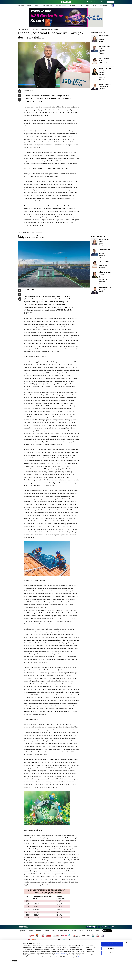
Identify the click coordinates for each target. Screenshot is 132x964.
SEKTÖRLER (26, 29)
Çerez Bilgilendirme (62, 953)
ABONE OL (110, 2)
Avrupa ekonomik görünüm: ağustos (102, 51)
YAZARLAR (72, 5)
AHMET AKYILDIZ (104, 46)
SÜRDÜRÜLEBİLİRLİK (61, 5)
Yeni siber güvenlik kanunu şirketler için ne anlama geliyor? (103, 75)
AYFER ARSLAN (104, 58)
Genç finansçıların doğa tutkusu (103, 62)
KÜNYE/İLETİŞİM (91, 927)
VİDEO (94, 5)
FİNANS (29, 5)
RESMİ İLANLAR (103, 5)
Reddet (112, 953)
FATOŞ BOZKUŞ (104, 35)
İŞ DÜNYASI (21, 5)
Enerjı (32, 29)
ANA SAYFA (20, 29)
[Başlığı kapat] (126, 942)
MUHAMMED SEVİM (105, 84)
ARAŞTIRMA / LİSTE (47, 5)
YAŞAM (87, 5)
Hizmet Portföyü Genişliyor (102, 39)
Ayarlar (25, 961)
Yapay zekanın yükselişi (103, 87)
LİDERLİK (37, 5)
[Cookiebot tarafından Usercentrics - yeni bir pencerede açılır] (13, 961)
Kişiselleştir (111, 948)
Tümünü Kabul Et (112, 944)
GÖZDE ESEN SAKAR (105, 68)
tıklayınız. (81, 956)
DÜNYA (80, 5)
